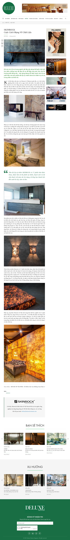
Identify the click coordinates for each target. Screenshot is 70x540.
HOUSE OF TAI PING (27, 387)
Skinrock (8, 393)
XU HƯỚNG (7, 18)
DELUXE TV (56, 18)
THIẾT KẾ (26, 18)
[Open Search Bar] (65, 19)
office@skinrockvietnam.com (29, 411)
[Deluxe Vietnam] (9, 8)
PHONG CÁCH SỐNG (33, 18)
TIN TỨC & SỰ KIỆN (49, 18)
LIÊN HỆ (60, 18)
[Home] (3, 22)
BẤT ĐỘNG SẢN (14, 18)
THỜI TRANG (21, 18)
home (3, 18)
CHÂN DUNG (41, 18)
